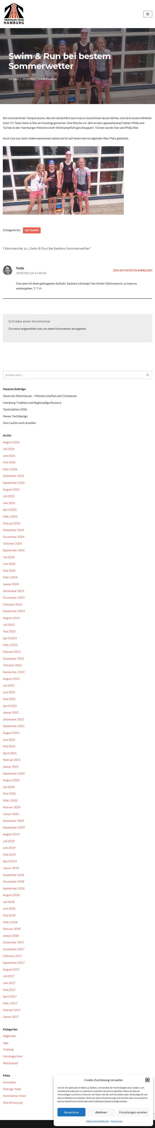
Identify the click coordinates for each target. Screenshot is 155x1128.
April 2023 (10, 638)
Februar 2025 (11, 523)
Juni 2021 (9, 739)
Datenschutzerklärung (97, 1121)
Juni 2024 (9, 563)
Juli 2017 (9, 976)
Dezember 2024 (13, 530)
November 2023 (13, 597)
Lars (16, 79)
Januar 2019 (11, 868)
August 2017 (11, 969)
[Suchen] (148, 375)
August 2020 (11, 780)
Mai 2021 (9, 746)
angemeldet (28, 328)
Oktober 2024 (12, 543)
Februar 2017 (11, 1010)
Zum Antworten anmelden (132, 270)
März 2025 (10, 516)
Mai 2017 (9, 989)
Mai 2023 (9, 631)
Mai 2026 (9, 462)
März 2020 (10, 800)
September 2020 (14, 773)
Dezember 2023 (13, 591)
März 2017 (10, 1003)
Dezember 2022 (13, 658)
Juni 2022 (9, 692)
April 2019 (10, 861)
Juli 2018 (9, 902)
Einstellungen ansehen (133, 1112)
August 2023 (11, 618)
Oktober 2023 (12, 604)
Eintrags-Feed (12, 1089)
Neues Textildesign (15, 416)
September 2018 (14, 888)
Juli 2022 (9, 685)
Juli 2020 (9, 787)
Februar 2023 (11, 651)
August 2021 (11, 732)
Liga (5, 1042)
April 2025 (10, 509)
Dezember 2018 (13, 875)
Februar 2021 (11, 759)
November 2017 (13, 949)
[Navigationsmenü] (147, 14)
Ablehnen (101, 1112)
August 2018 (11, 895)
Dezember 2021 (13, 719)
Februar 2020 (11, 807)
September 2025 (14, 482)
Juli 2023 (9, 624)
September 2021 (14, 726)
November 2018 (13, 881)
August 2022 (11, 678)
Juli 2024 (9, 557)
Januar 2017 (11, 1016)
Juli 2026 (9, 449)
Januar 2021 (11, 766)
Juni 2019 (9, 847)
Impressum (116, 1121)
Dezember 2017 (13, 942)
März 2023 (10, 645)
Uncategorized (12, 1056)
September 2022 (14, 672)
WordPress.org (13, 1102)
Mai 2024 (9, 570)
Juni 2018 (9, 908)
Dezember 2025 (13, 475)
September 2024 (14, 550)
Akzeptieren (71, 1112)
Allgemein (9, 1036)
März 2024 (10, 577)
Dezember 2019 (13, 820)
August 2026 (11, 442)
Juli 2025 (9, 496)
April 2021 (10, 753)
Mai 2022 (9, 699)
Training (8, 1049)
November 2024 (13, 536)
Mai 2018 (9, 915)
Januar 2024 (11, 584)
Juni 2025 (9, 503)
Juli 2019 (9, 841)
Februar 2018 (11, 928)
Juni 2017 (9, 983)
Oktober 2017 (12, 956)
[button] (147, 1080)
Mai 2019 (9, 854)
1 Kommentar (49, 79)
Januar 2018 (11, 935)
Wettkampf (32, 230)
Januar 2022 (11, 712)
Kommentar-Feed (14, 1095)
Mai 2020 (9, 793)
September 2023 (14, 611)
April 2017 (10, 996)
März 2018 (10, 922)
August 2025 (11, 489)
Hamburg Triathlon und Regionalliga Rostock (32, 402)
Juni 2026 (9, 455)
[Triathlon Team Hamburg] (14, 14)
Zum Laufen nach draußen (19, 422)
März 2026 (10, 469)
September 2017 (14, 962)
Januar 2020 (11, 814)
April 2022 (10, 705)
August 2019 (11, 834)
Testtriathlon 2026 (15, 409)
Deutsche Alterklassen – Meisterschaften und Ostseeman (40, 396)
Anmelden (9, 1082)
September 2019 (14, 827)
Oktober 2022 (12, 665)
